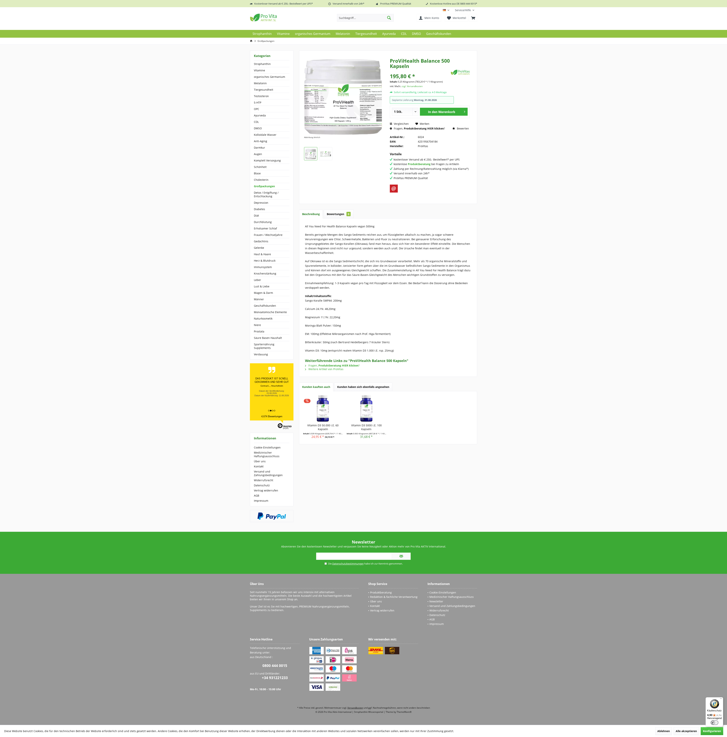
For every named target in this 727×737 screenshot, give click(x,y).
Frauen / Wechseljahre (268, 235)
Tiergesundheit (263, 89)
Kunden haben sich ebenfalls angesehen (363, 387)
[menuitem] (464, 10)
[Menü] (721, 699)
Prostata (259, 331)
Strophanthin (262, 64)
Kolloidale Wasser (265, 134)
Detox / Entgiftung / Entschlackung (266, 194)
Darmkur (259, 147)
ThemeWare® (404, 712)
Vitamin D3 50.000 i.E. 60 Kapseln (323, 427)
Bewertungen (338, 214)
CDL (256, 122)
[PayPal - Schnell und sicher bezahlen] (271, 516)
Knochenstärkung (265, 273)
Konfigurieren (712, 731)
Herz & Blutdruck (264, 260)
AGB (256, 495)
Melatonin (260, 83)
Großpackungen (264, 186)
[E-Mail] (394, 189)
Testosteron (261, 96)
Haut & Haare (262, 254)
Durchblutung (263, 222)
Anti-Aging (260, 141)
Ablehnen (663, 731)
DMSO (258, 128)
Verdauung (261, 354)
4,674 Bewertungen (271, 416)
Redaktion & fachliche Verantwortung (393, 597)
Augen (258, 154)
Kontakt (259, 466)
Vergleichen (401, 124)
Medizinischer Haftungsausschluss (266, 454)
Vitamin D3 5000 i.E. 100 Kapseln (366, 427)
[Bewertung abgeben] (420, 71)
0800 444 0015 (274, 665)
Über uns (260, 461)
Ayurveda (260, 115)
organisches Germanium (269, 77)
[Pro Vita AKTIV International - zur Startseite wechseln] (277, 17)
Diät (256, 215)
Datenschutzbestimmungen (348, 563)
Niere (257, 325)
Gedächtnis (261, 241)
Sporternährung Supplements (264, 346)
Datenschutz (262, 485)
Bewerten (462, 128)
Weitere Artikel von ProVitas (325, 369)
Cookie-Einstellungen (267, 447)
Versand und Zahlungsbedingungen (268, 473)
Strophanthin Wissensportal (369, 712)
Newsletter (436, 601)
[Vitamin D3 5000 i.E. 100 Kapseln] (366, 408)
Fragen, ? (419, 128)
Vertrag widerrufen (266, 490)
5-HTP (257, 102)
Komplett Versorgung (267, 160)
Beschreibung (311, 214)
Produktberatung (381, 592)
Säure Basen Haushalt (268, 338)
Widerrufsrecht (263, 480)
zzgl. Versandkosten (412, 86)
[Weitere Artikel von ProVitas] (460, 72)
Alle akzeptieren (686, 731)
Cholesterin (261, 180)
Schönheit (260, 167)
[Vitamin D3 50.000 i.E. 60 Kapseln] (323, 408)
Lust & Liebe (261, 286)
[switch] (714, 722)
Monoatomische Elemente (270, 312)
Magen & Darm (263, 293)
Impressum (261, 500)
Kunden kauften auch (316, 387)
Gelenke (259, 248)
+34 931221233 (275, 677)
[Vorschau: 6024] (310, 153)
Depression (261, 202)
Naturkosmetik (263, 318)
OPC (256, 109)
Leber (257, 280)
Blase (257, 173)
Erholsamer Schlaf (265, 228)
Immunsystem (263, 267)
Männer (259, 299)
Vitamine (259, 70)
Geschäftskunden (265, 305)
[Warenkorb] (473, 18)
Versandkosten (355, 707)
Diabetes (259, 209)
